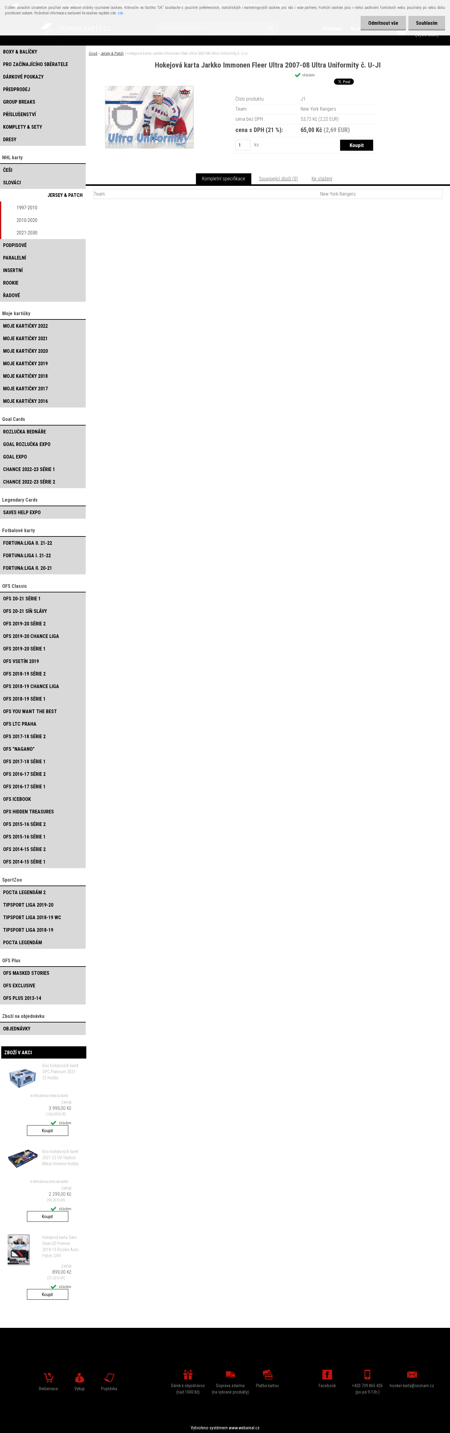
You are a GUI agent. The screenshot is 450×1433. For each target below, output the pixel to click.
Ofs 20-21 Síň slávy (25, 611)
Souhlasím (426, 23)
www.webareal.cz (244, 1427)
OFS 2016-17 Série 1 (24, 787)
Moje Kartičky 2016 (25, 401)
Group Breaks (19, 102)
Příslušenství (19, 114)
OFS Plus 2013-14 (22, 998)
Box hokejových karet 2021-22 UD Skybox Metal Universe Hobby (60, 1157)
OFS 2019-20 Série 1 (24, 649)
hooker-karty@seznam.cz (412, 1385)
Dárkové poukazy (23, 77)
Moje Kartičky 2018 (25, 376)
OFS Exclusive (19, 986)
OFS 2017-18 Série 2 (24, 736)
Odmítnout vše (383, 23)
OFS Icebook (17, 799)
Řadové (11, 295)
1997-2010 (27, 208)
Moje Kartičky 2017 (25, 389)
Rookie (10, 283)
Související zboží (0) (278, 179)
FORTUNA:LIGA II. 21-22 (27, 543)
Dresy (9, 139)
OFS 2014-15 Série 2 (24, 849)
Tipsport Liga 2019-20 (28, 905)
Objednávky (16, 1029)
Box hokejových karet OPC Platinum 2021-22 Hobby (60, 1071)
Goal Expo (15, 457)
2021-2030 (27, 233)
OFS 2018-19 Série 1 (24, 699)
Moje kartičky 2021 (25, 338)
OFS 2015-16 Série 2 (24, 824)
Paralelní (14, 258)
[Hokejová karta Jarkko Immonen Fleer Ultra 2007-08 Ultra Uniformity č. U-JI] (149, 88)
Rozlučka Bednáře (24, 432)
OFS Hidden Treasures (28, 812)
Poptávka (109, 1388)
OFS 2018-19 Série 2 (24, 674)
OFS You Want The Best (30, 711)
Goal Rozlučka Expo (27, 444)
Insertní (13, 270)
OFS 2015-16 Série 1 (24, 837)
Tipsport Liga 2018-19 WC (32, 917)
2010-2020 (27, 220)
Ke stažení (322, 179)
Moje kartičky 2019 (25, 364)
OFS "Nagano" (19, 749)
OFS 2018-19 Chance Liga (31, 686)
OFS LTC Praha (19, 724)
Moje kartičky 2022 (25, 326)
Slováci (12, 183)
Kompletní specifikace (223, 179)
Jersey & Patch (65, 195)
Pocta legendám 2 (24, 892)
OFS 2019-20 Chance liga (31, 636)
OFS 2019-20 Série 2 (24, 624)
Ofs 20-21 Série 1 (22, 599)
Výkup (79, 1388)
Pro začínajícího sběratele (35, 64)
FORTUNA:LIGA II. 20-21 (27, 568)
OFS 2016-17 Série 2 (24, 774)
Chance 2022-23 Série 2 (29, 482)
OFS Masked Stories (26, 973)
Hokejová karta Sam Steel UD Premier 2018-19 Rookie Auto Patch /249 (60, 1246)
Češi (7, 170)
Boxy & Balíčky (20, 52)
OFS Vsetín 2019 (21, 661)
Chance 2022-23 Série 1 (29, 469)
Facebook (327, 1385)
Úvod (93, 53)
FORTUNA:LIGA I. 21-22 (27, 555)
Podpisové (15, 245)
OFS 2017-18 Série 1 (24, 761)
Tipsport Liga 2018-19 (28, 930)
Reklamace (48, 1388)
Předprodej (16, 89)
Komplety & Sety (22, 127)
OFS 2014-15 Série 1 (24, 862)
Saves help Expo (22, 512)
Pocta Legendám (22, 942)
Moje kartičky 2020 (25, 351)
